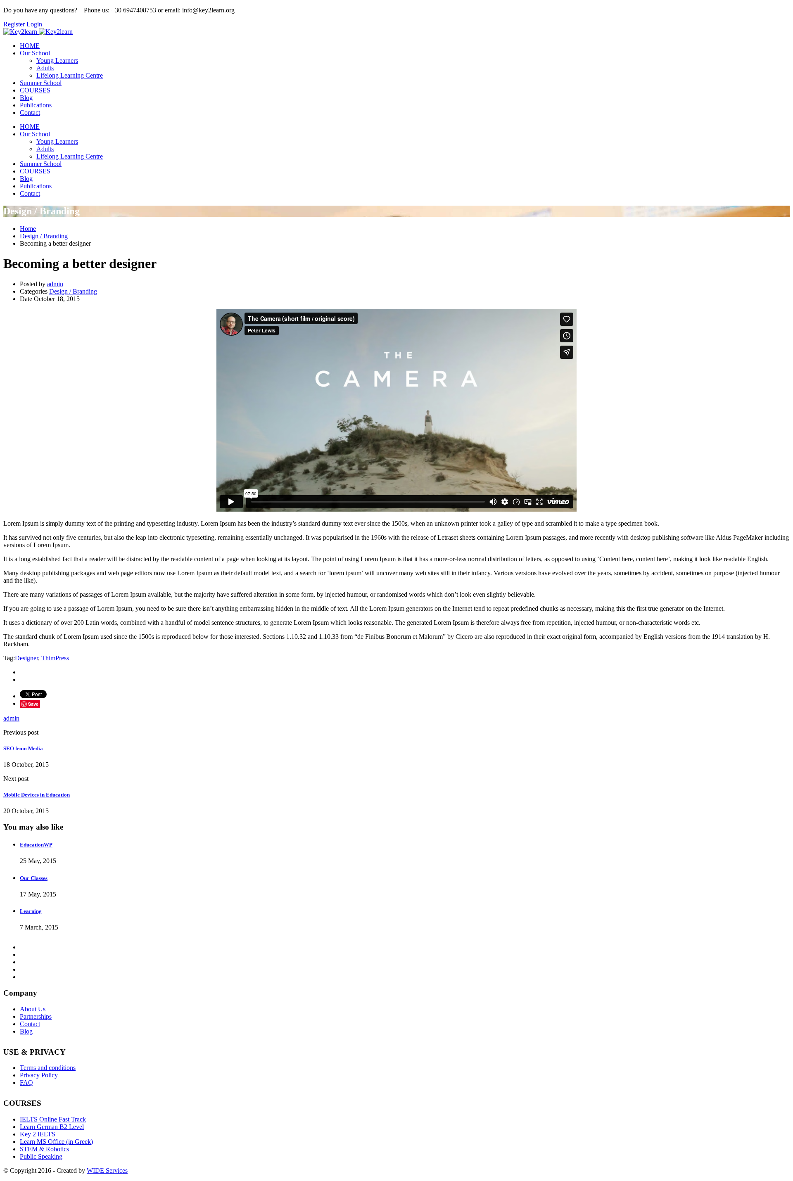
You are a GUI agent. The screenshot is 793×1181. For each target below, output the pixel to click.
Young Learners (57, 60)
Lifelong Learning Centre (69, 75)
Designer (26, 658)
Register (14, 24)
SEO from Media (23, 748)
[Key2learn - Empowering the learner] (20, 31)
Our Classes (33, 878)
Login (34, 24)
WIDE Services (107, 1170)
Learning (31, 911)
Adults (45, 67)
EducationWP (36, 845)
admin (55, 283)
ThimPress (55, 658)
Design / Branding (73, 291)
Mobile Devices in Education (36, 795)
